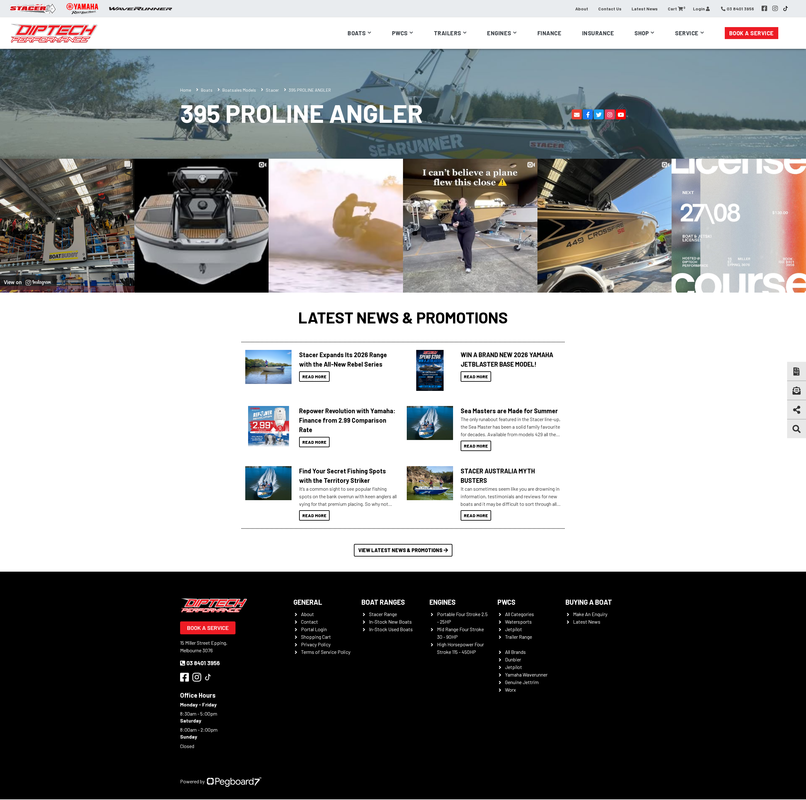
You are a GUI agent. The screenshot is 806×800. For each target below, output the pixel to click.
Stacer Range (383, 614)
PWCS (506, 602)
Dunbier (513, 659)
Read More (314, 376)
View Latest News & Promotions (400, 550)
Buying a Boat (588, 602)
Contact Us (610, 8)
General (307, 602)
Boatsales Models (239, 90)
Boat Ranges (383, 602)
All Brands (515, 652)
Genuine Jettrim (522, 682)
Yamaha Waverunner (526, 674)
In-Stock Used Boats (391, 629)
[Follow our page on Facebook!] (764, 8)
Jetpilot (513, 629)
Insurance (598, 33)
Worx (510, 690)
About (581, 8)
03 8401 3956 (203, 663)
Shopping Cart (316, 637)
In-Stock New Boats (390, 622)
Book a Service (751, 33)
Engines (442, 602)
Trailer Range (518, 637)
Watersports (518, 622)
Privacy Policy (316, 644)
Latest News (645, 8)
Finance (549, 33)
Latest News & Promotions (403, 317)
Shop (641, 33)
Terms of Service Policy (325, 652)
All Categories (519, 614)
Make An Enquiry (590, 614)
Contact (309, 622)
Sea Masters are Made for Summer (509, 410)
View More (266, 367)
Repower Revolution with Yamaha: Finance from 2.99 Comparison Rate (347, 420)
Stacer (272, 90)
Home (185, 90)
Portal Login (314, 629)
